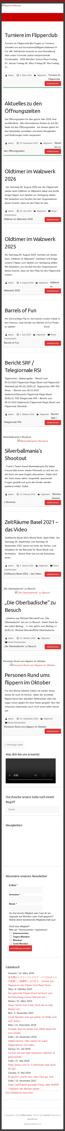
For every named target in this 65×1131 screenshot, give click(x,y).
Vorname (14, 894)
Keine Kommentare (17, 642)
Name (13, 903)
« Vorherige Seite (14, 744)
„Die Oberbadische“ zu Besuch (30, 606)
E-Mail (13, 885)
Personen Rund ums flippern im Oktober (27, 678)
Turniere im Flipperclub (31, 35)
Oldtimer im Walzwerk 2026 (30, 175)
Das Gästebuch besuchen (19, 1092)
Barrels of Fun (20, 310)
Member (17, 940)
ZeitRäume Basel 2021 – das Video (31, 525)
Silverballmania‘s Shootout (23, 454)
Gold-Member (20, 943)
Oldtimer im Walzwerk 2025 (30, 242)
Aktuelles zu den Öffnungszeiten (23, 107)
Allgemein (41, 75)
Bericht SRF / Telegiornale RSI (23, 366)
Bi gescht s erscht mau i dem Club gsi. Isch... (32, 1076)
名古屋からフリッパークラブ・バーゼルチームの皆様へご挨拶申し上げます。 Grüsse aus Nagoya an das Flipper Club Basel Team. (32, 981)
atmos (11, 75)
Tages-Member (21, 936)
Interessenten (20, 933)
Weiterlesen (53, 83)
